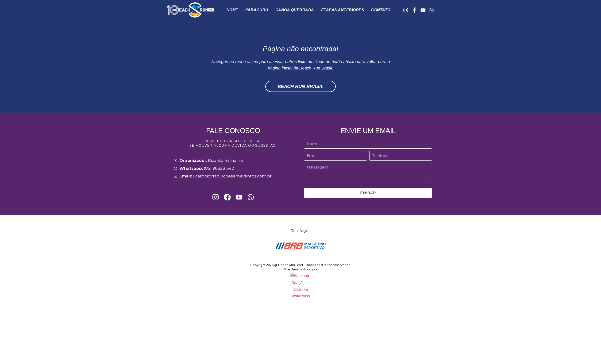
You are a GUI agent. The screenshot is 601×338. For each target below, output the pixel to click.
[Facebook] (227, 197)
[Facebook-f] (414, 10)
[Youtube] (423, 10)
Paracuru (256, 10)
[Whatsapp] (431, 10)
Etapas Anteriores (342, 10)
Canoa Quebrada (294, 10)
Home (232, 10)
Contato (380, 10)
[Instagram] (405, 10)
